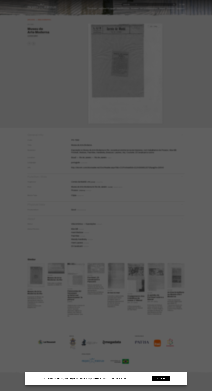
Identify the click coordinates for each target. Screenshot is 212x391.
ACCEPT (161, 378)
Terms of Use (120, 378)
